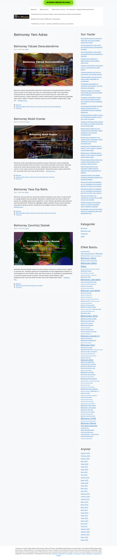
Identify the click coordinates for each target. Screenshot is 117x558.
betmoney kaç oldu (87, 349)
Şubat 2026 (84, 464)
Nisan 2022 (84, 540)
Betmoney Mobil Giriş (87, 362)
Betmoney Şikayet (88, 423)
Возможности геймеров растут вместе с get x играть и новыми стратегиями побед (91, 148)
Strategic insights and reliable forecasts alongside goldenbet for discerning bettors (91, 177)
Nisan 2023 (84, 507)
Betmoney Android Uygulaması (89, 260)
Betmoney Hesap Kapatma (86, 342)
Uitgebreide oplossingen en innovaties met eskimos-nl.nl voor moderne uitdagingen (91, 86)
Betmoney (34, 9)
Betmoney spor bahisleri (89, 389)
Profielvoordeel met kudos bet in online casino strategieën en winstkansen (91, 79)
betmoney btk (94, 275)
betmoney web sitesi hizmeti (86, 399)
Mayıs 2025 (84, 480)
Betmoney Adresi (88, 258)
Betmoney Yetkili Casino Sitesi (87, 414)
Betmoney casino (85, 301)
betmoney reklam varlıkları (23, 213)
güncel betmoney (85, 434)
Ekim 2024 (84, 488)
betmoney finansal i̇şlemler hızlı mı (88, 311)
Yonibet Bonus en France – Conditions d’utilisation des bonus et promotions (52, 24)
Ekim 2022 (84, 524)
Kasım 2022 (84, 521)
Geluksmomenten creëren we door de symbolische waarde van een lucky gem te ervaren (92, 117)
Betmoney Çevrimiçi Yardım (88, 416)
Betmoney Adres (85, 255)
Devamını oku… (23, 100)
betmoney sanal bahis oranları (87, 382)
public (83, 236)
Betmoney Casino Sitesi (88, 307)
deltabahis (89, 553)
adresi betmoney (85, 251)
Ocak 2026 (84, 467)
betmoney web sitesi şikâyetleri (87, 401)
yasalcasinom (97, 553)
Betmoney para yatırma (88, 374)
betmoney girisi (85, 313)
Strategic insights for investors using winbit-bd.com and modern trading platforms (91, 93)
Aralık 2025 (84, 469)
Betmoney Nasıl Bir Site (88, 366)
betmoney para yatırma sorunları (87, 376)
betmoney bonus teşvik (85, 275)
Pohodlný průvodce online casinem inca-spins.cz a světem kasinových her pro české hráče (92, 124)
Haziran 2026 (85, 458)
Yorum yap (19, 108)
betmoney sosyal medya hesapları (88, 387)
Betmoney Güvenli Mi (86, 338)
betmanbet (54, 553)
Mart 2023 (84, 510)
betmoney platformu (85, 380)
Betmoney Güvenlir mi (88, 340)
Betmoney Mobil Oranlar (29, 118)
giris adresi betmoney (89, 426)
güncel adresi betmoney (87, 432)
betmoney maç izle (86, 357)
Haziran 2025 (85, 477)
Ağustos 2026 (85, 453)
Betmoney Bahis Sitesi (89, 264)
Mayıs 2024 (84, 502)
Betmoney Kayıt (88, 345)
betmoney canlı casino (87, 286)
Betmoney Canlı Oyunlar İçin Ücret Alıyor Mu (90, 299)
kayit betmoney (95, 434)
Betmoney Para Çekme (89, 379)
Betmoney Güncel (87, 325)
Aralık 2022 (84, 518)
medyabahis (69, 553)
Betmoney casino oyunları (87, 305)
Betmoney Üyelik (88, 418)
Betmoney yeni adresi (88, 408)
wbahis (84, 553)
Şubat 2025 (84, 483)
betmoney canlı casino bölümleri (87, 288)
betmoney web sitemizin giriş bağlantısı (89, 395)
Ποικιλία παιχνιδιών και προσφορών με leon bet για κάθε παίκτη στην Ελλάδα (91, 198)
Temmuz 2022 (85, 532)
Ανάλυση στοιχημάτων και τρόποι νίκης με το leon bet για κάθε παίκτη (92, 67)
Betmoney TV (94, 391)
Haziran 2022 (85, 534)
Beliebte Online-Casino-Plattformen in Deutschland (45, 19)
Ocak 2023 (84, 515)
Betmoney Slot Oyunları (85, 385)
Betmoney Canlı (86, 277)
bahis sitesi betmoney (88, 253)
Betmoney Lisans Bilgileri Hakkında (88, 353)
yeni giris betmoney (87, 436)
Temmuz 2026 (85, 456)
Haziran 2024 (85, 499)
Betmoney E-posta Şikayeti (86, 309)
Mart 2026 (84, 461)
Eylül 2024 (84, 491)
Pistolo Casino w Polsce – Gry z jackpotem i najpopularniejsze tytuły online (73, 9)
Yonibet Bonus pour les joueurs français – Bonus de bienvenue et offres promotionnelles (56, 14)
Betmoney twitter (85, 393)
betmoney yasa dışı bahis (37, 213)
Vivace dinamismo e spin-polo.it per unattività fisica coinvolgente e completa (92, 47)
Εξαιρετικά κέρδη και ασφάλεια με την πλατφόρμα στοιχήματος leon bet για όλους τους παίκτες (91, 184)
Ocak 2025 (84, 486)
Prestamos (84, 234)
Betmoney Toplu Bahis (85, 391)
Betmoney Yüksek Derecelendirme (36, 46)
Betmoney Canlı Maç (86, 293)
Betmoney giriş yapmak (87, 323)
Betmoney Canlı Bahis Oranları (88, 282)
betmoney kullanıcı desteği (23, 106)
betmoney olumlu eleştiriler (86, 370)
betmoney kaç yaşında (98, 349)
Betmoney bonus (86, 271)
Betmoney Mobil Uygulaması (88, 364)
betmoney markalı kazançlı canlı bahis (88, 355)
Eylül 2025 (84, 475)
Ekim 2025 (84, 472)
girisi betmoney (85, 428)
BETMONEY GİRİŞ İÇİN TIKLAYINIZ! (58, 2)
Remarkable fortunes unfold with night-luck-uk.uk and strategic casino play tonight (91, 40)
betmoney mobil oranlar (36, 177)
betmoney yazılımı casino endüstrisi (88, 403)
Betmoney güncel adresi (87, 329)
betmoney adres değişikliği (95, 255)
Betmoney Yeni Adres (36, 106)
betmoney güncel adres (85, 327)
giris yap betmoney (87, 430)
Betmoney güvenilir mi (90, 336)
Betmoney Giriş (44, 9)
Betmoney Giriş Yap (87, 321)
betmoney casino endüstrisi (86, 303)
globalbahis (62, 553)
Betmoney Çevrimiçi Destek (32, 225)
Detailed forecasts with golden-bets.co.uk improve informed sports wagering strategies (91, 204)
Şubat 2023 (84, 513)
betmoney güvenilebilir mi (86, 333)
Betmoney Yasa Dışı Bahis (31, 189)
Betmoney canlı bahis (91, 279)
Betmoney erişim (96, 309)
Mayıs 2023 (84, 505)
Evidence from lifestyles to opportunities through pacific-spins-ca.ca (90, 61)
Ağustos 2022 (85, 529)
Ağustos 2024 (85, 494)
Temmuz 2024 (85, 496)
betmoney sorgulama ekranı (86, 438)
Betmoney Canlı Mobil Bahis (86, 297)
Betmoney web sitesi (86, 397)
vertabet (58, 555)
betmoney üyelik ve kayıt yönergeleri (88, 421)
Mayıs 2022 (84, 537)
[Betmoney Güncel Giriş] (21, 16)
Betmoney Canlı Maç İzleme (86, 295)
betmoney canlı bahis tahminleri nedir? (88, 284)
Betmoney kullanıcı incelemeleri (89, 351)
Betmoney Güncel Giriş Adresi (88, 331)
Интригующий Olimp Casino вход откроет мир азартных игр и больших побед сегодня (92, 162)
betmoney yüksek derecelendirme (52, 106)
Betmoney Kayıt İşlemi (86, 347)
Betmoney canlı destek (90, 290)
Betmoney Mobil (87, 360)
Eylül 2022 (84, 526)
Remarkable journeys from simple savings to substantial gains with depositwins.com (91, 211)
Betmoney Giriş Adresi (88, 319)
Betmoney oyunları (87, 372)
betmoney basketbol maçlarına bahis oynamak (90, 269)
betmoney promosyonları (95, 380)
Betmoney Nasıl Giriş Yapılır (88, 368)
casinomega (77, 553)
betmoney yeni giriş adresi (88, 412)
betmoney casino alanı (95, 301)
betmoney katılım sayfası (22, 177)
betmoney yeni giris (87, 410)
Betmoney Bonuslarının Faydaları (87, 273)
